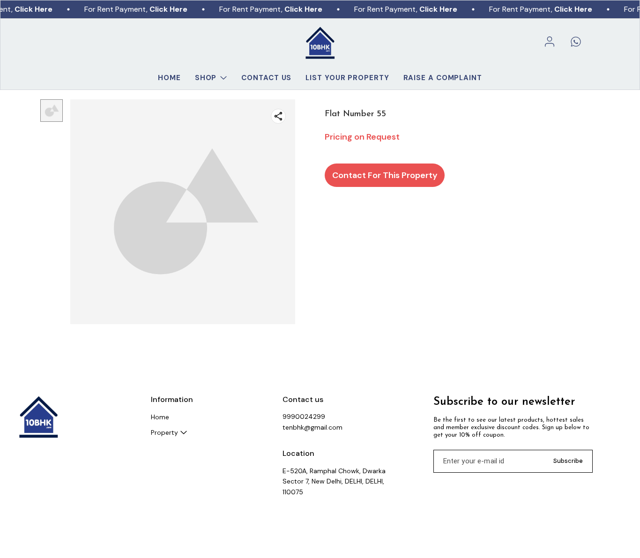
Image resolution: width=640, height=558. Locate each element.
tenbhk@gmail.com (312, 427)
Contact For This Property (385, 175)
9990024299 (304, 416)
